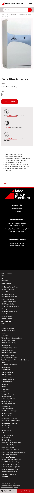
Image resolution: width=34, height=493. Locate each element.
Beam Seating (5, 345)
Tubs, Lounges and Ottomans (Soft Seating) (15, 360)
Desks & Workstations (9, 287)
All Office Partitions (7, 416)
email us (18, 211)
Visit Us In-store (11, 139)
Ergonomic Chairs (7, 350)
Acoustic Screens (7, 413)
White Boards (5, 438)
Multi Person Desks (7, 304)
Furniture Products (11, 14)
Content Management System (7, 487)
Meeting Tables (6, 374)
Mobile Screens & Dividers (9, 423)
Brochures (4, 281)
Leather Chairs (6, 326)
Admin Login (3, 485)
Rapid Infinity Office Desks (9, 469)
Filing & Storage (22, 14)
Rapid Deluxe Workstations (10, 306)
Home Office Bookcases (9, 445)
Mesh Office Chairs (7, 355)
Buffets (3, 386)
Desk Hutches (5, 389)
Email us (7, 127)
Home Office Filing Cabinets (10, 450)
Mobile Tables (5, 367)
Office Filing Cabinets (8, 399)
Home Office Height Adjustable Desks (13, 452)
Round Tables (5, 369)
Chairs (3, 323)
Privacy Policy (9, 485)
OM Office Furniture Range (10, 464)
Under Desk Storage (7, 408)
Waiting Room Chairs (8, 340)
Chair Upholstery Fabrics (9, 348)
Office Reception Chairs (9, 357)
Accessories (6, 321)
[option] (17, 43)
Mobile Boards (6, 430)
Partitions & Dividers (9, 411)
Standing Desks (6, 309)
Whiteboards (6, 425)
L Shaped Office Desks (8, 301)
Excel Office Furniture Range (10, 462)
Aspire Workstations (7, 289)
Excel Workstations (7, 294)
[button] (31, 4)
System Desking (6, 319)
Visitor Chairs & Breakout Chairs (11, 338)
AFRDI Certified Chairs (8, 343)
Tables (3, 362)
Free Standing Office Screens (10, 421)
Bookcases (4, 384)
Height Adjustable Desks (9, 311)
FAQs (3, 276)
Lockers (3, 391)
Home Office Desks (7, 299)
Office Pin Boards (7, 435)
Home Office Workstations (9, 454)
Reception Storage (7, 382)
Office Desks (5, 314)
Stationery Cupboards (8, 404)
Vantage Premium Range (9, 471)
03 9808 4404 (9, 491)
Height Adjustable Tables (9, 365)
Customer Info (7, 273)
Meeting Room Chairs (8, 331)
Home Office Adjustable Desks (11, 442)
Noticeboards (5, 433)
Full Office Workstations (9, 297)
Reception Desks (6, 316)
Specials (4, 476)
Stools (3, 333)
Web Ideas (16, 487)
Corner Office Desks (7, 292)
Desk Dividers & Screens (9, 418)
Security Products (7, 401)
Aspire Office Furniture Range (10, 459)
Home (2, 14)
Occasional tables (7, 377)
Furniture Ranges (8, 457)
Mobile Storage (6, 396)
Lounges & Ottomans (8, 328)
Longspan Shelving (7, 394)
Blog (2, 278)
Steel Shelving (6, 406)
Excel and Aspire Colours (9, 474)
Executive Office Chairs (8, 352)
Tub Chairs (4, 335)
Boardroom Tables (7, 372)
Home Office (6, 440)
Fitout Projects (6, 283)
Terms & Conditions (16, 485)
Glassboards (5, 428)
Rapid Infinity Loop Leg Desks (10, 467)
